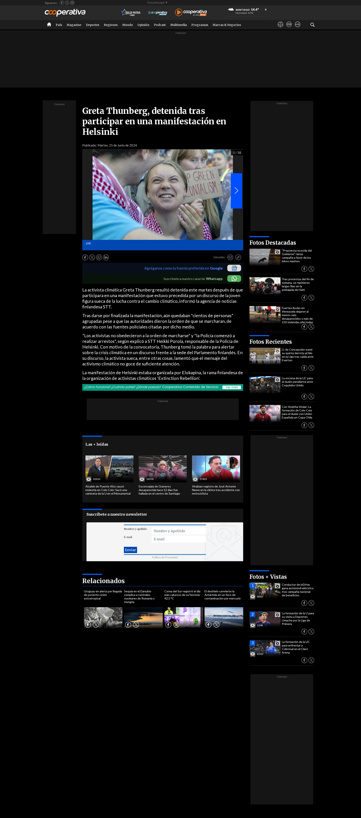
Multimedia (178, 25)
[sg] (297, 28)
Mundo (127, 25)
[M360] (289, 28)
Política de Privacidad (165, 557)
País (59, 25)
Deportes (92, 25)
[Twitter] (67, 2)
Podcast (160, 25)
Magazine (74, 25)
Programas (199, 25)
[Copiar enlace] (238, 257)
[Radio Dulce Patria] (131, 13)
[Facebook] (62, 2)
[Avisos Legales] (280, 28)
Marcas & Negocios (227, 25)
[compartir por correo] (230, 257)
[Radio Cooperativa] (191, 13)
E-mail (128, 537)
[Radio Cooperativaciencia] (158, 12)
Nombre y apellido (135, 528)
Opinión (143, 25)
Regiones (111, 25)
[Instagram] (72, 2)
